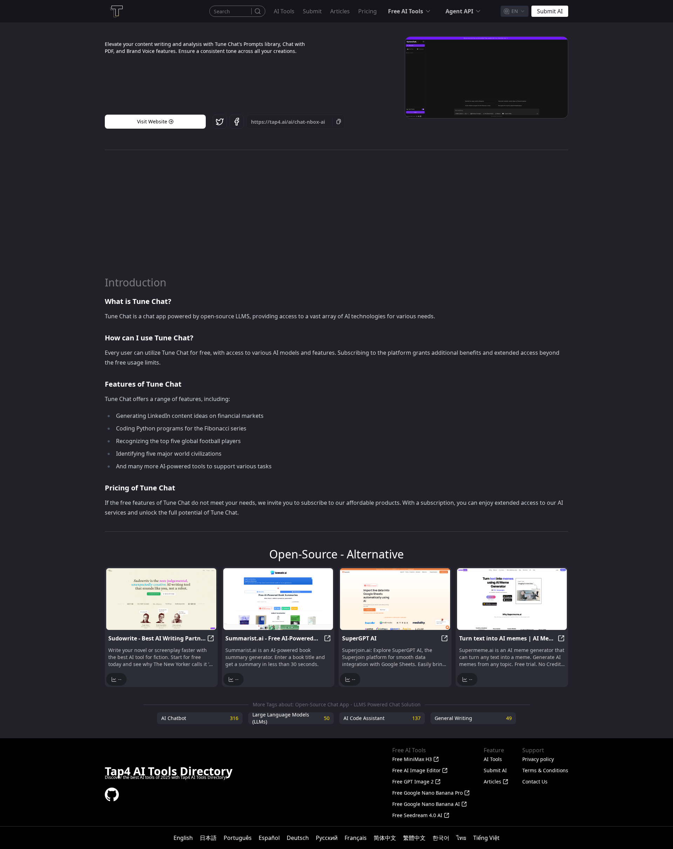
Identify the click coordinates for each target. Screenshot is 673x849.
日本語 (208, 838)
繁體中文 (414, 838)
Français (356, 838)
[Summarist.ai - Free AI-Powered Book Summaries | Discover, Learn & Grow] (278, 599)
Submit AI (495, 770)
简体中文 (385, 838)
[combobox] (515, 11)
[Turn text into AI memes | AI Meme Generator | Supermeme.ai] (512, 599)
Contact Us (535, 781)
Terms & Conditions (545, 770)
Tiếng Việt (486, 838)
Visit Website (152, 121)
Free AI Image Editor (416, 770)
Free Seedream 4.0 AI (417, 815)
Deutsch (298, 838)
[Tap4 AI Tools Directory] (116, 11)
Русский (327, 838)
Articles (340, 11)
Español (269, 838)
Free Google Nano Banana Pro (427, 792)
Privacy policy (538, 759)
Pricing (367, 11)
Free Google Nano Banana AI (426, 804)
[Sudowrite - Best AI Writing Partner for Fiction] (161, 599)
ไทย (461, 838)
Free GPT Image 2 (413, 781)
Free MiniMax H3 (412, 759)
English (183, 838)
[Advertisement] (336, 213)
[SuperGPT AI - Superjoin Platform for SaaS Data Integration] (395, 599)
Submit (312, 11)
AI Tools (284, 11)
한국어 (441, 838)
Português (238, 838)
